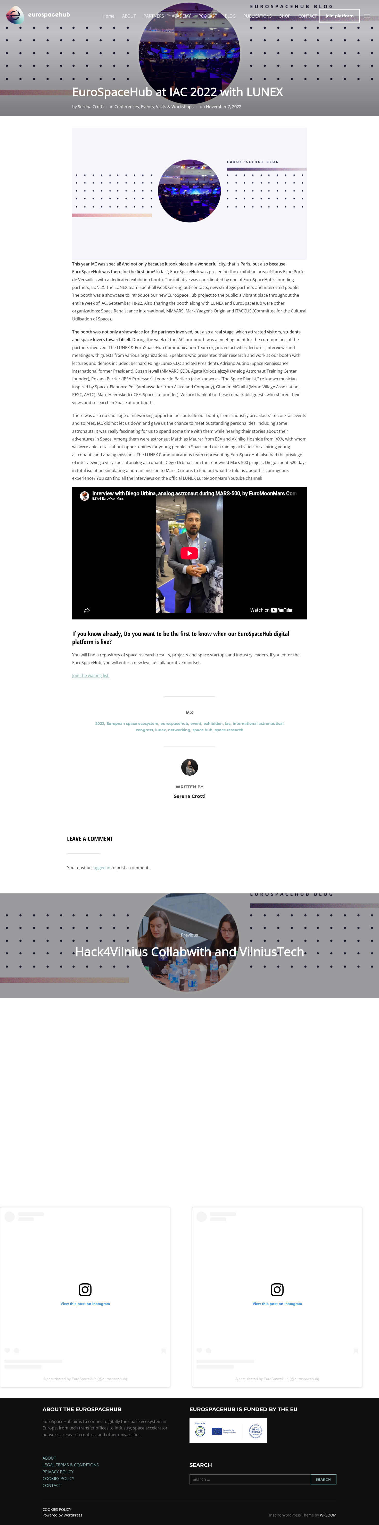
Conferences (126, 106)
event (196, 723)
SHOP (285, 16)
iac (227, 723)
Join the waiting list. (91, 675)
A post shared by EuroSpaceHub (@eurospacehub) (85, 1379)
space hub (202, 730)
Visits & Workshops (175, 106)
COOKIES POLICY (58, 1478)
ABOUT (129, 16)
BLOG (230, 16)
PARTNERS (154, 16)
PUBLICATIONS (257, 16)
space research (229, 730)
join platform (340, 15)
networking (179, 730)
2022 (99, 723)
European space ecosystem (132, 723)
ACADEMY (181, 16)
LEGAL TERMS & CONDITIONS (71, 1465)
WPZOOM (328, 1515)
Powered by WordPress (62, 1515)
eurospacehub (174, 723)
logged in (101, 867)
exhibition (213, 723)
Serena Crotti (91, 106)
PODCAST (208, 16)
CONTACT (307, 16)
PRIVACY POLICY (58, 1472)
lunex (160, 730)
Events (147, 106)
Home (108, 16)
